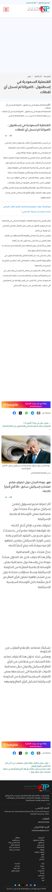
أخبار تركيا (41, 838)
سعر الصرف (16, 840)
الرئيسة (17, 863)
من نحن (17, 866)
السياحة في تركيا (14, 847)
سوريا (42, 866)
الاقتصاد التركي (15, 845)
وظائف (17, 838)
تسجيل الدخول (44, 3)
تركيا (42, 863)
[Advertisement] (26, 45)
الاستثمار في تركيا (14, 842)
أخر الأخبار (38, 76)
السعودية (41, 871)
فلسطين (41, 875)
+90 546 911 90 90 (43, 822)
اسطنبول (41, 842)
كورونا (42, 850)
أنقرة (42, 854)
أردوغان (41, 859)
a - (5, 136)
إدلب (42, 868)
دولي (29, 76)
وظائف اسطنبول (38, 840)
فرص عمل (40, 845)
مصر (42, 878)
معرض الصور (15, 871)
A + (10, 136)
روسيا (42, 873)
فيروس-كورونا (39, 852)
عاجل (42, 857)
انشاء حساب (31, 3)
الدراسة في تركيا (14, 850)
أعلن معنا (17, 868)
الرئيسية (47, 76)
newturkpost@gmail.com (40, 830)
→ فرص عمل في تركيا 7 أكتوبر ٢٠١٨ (37, 423)
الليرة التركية (40, 847)
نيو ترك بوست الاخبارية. (13, 889)
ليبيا (43, 880)
